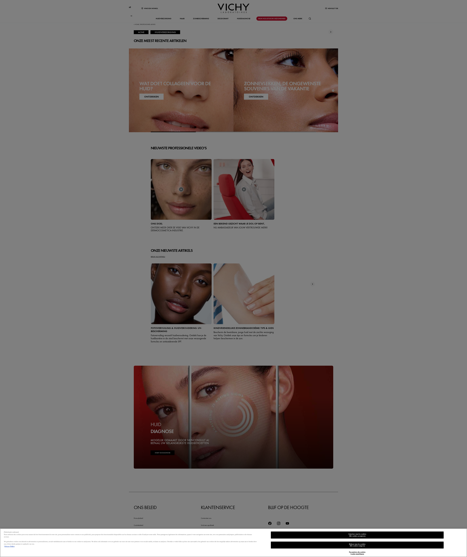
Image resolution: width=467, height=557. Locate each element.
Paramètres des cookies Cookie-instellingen (357, 553)
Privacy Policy (9, 546)
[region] (233, 542)
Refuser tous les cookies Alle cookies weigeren (357, 545)
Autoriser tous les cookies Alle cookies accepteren (357, 535)
